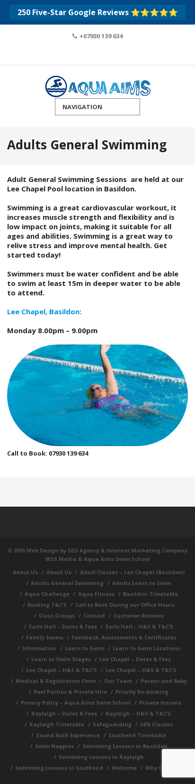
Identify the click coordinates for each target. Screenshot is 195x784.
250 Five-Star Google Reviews (98, 12)
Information (39, 648)
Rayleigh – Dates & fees (64, 713)
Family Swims (44, 637)
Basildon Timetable (150, 593)
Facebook (85, 52)
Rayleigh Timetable (56, 724)
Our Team (118, 680)
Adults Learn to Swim (141, 582)
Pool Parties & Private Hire (70, 691)
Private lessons (160, 702)
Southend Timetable (137, 735)
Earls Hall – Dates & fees (63, 626)
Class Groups (57, 615)
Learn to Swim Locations (146, 648)
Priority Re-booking (141, 691)
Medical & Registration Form (56, 680)
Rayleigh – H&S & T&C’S (138, 713)
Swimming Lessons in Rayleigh (101, 756)
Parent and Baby (164, 680)
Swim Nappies (54, 746)
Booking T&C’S (47, 604)
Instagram (110, 52)
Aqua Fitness (96, 593)
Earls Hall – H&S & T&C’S (139, 626)
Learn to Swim (84, 648)
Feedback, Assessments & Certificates (124, 637)
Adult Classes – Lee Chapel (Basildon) (132, 572)
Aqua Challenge (47, 593)
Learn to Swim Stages (61, 659)
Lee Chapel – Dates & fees (135, 659)
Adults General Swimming (67, 582)
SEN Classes (156, 724)
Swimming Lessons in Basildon (125, 746)
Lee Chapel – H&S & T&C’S (61, 669)
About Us (25, 572)
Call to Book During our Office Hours (125, 604)
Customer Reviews (139, 615)
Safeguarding (112, 724)
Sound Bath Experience (68, 735)
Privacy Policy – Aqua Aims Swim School (76, 702)
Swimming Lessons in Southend (59, 767)
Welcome (124, 767)
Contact (94, 615)
